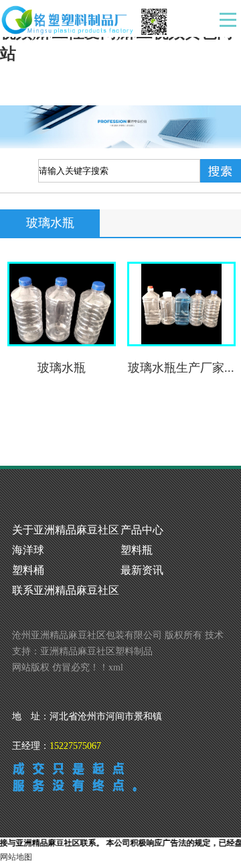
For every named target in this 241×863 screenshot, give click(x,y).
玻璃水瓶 (61, 367)
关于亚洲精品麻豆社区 (65, 530)
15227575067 (75, 746)
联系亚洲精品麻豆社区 (65, 590)
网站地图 (16, 857)
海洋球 (28, 550)
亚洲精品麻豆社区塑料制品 (96, 651)
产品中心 (141, 530)
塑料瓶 (136, 550)
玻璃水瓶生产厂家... (181, 367)
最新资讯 (141, 570)
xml (115, 667)
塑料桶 (28, 570)
